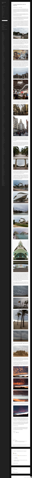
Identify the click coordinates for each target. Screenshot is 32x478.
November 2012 (3, 172)
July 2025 (2, 41)
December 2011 (3, 182)
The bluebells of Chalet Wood (4, 29)
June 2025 (3, 42)
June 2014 (3, 156)
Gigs (2, 16)
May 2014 (3, 157)
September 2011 (3, 185)
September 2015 (3, 142)
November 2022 (3, 70)
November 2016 (3, 129)
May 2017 (3, 125)
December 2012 (3, 171)
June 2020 (3, 96)
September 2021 (3, 82)
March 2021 (3, 88)
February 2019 (3, 111)
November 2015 (3, 140)
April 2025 (3, 44)
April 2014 (3, 158)
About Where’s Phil (3, 17)
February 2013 (3, 169)
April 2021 (3, 87)
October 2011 (3, 184)
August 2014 (3, 154)
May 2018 (3, 116)
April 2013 (3, 167)
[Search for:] (5, 20)
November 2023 (3, 59)
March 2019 (3, 110)
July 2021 (2, 84)
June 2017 (3, 124)
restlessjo (15, 453)
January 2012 (3, 181)
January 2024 (3, 57)
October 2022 (3, 71)
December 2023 (3, 58)
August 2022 (3, 73)
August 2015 (3, 143)
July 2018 (2, 115)
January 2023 (3, 68)
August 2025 (3, 40)
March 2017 (3, 126)
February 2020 (3, 100)
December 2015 (3, 139)
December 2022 (3, 69)
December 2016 (3, 128)
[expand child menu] (7, 12)
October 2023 (3, 60)
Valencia (14, 445)
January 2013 (3, 170)
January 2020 (3, 101)
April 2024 (3, 55)
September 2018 (3, 113)
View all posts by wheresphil (21, 441)
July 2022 (2, 74)
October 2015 (3, 141)
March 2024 (3, 56)
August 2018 (3, 114)
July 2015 (2, 144)
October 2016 (3, 130)
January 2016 (3, 138)
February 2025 (3, 46)
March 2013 (3, 168)
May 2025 (3, 43)
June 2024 (3, 53)
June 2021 (3, 85)
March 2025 (3, 45)
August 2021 (3, 83)
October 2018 (3, 112)
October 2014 (3, 152)
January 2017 (3, 127)
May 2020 (3, 97)
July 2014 (2, 155)
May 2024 (3, 54)
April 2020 (3, 98)
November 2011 (3, 183)
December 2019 (3, 102)
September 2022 (3, 72)
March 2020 (3, 99)
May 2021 (3, 86)
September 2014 (3, 153)
